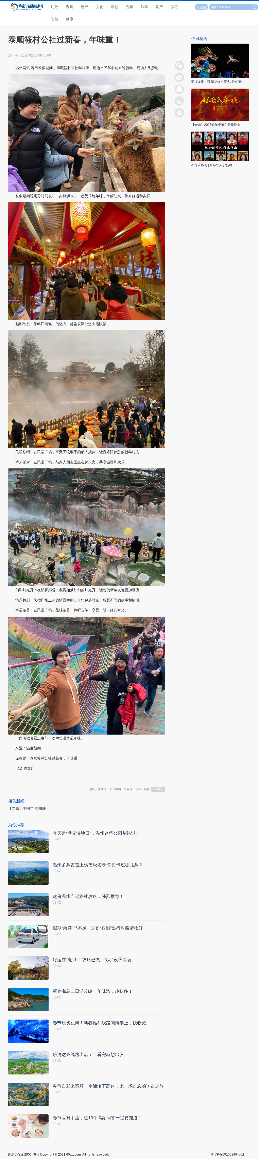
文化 (99, 7)
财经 (84, 7)
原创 (114, 7)
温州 (69, 7)
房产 (159, 7)
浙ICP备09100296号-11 (227, 1154)
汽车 (144, 7)
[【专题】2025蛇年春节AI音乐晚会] (220, 104)
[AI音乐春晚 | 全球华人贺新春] (220, 146)
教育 (174, 7)
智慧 (54, 19)
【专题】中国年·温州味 (27, 809)
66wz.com (73, 1154)
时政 (54, 7)
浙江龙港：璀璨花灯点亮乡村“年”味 (216, 82)
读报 (204, 7)
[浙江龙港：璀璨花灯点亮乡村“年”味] (220, 60)
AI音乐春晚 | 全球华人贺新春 (211, 165)
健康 (69, 19)
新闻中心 (158, 789)
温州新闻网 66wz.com (44, 778)
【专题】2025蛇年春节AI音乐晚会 (215, 124)
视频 (129, 7)
